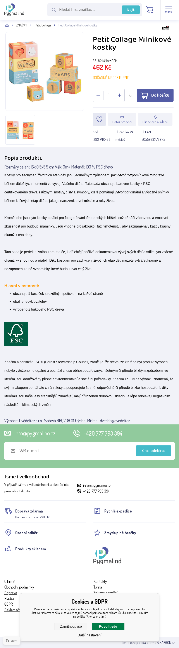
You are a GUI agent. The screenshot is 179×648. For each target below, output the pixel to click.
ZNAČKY (21, 25)
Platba (9, 598)
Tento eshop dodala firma (139, 642)
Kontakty (100, 581)
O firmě (9, 581)
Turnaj (98, 587)
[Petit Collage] (133, 32)
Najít (131, 10)
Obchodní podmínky (19, 587)
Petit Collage (43, 25)
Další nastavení (89, 635)
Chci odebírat (153, 451)
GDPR (8, 604)
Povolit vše (108, 626)
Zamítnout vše (71, 626)
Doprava (10, 592)
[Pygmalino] (10, 25)
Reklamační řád (15, 609)
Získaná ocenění (105, 592)
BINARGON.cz (166, 642)
